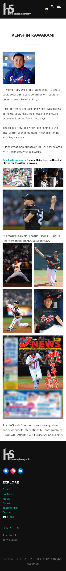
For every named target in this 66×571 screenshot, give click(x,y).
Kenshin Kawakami (13, 160)
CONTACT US (11, 528)
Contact (8, 512)
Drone (6, 503)
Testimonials (10, 507)
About (6, 489)
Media (6, 498)
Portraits (8, 494)
